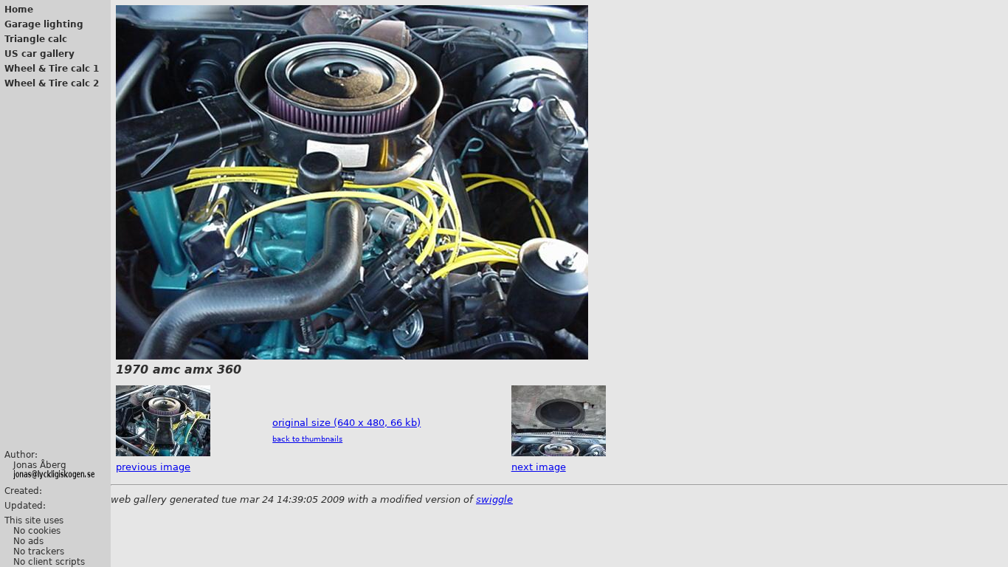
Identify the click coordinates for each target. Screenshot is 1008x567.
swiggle (494, 499)
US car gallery (39, 54)
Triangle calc (35, 39)
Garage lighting (43, 24)
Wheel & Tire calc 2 (51, 83)
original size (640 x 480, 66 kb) (346, 422)
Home (18, 9)
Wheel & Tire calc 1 (51, 68)
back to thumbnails (307, 439)
